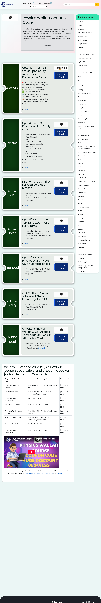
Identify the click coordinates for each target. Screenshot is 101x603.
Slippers (80, 203)
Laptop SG (81, 62)
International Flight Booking (87, 152)
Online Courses (83, 40)
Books (26, 109)
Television (81, 171)
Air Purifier (81, 271)
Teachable (29, 473)
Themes (81, 174)
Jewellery (81, 214)
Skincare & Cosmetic (85, 33)
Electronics (81, 123)
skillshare (49, 473)
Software (81, 29)
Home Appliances (84, 240)
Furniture (81, 222)
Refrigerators (82, 156)
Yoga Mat (81, 163)
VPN (79, 80)
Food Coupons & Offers (86, 55)
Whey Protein (82, 36)
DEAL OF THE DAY (83, 104)
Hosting (80, 90)
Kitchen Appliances (84, 262)
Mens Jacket (82, 236)
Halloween (81, 51)
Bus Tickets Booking (84, 93)
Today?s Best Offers (85, 255)
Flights (80, 69)
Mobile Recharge (83, 112)
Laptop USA (82, 192)
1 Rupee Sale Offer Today (86, 182)
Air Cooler (81, 143)
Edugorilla (41, 473)
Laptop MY (81, 247)
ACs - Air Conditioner (85, 136)
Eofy (79, 225)
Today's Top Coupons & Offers (86, 127)
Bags (79, 77)
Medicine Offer (83, 139)
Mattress (81, 132)
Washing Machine (84, 189)
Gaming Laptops (83, 119)
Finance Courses (83, 185)
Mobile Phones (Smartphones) (83, 85)
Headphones (82, 108)
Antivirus (81, 196)
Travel (80, 97)
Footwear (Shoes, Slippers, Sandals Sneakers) (87, 148)
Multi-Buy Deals (83, 178)
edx (35, 473)
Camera (81, 258)
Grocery (80, 25)
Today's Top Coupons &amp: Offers (85, 267)
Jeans (80, 211)
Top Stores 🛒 (28, 3)
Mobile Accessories (84, 251)
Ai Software (82, 101)
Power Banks (82, 244)
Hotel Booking (82, 66)
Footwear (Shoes (84, 207)
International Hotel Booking (87, 73)
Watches (81, 167)
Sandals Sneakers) (84, 200)
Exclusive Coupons (84, 58)
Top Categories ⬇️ (45, 3)
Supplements (82, 44)
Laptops (80, 47)
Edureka (60, 473)
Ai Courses (81, 218)
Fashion (80, 22)
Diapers (80, 229)
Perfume (81, 115)
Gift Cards (81, 233)
